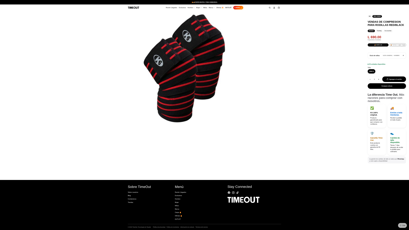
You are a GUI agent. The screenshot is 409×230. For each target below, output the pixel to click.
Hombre (177, 199)
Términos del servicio (201, 227)
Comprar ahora (387, 86)
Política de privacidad (159, 227)
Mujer (177, 202)
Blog (129, 195)
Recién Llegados (180, 192)
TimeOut (134, 227)
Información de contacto (187, 227)
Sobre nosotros (133, 192)
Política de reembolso (173, 227)
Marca (177, 209)
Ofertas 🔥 (178, 216)
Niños (177, 205)
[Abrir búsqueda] (269, 7)
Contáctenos (132, 199)
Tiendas (130, 202)
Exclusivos (178, 195)
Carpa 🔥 (178, 212)
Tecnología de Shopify (144, 227)
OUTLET (178, 219)
